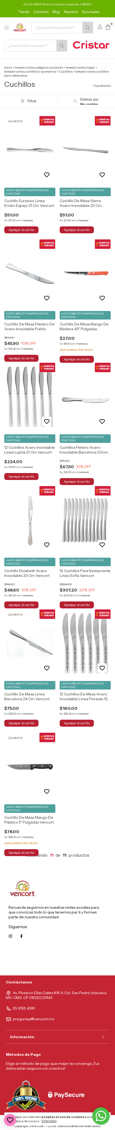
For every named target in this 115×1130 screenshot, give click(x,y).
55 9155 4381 (24, 1008)
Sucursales (90, 12)
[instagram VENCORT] (10, 936)
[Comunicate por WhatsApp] (101, 1116)
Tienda (23, 12)
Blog (56, 12)
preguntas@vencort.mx (33, 1019)
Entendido (49, 1121)
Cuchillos (65, 71)
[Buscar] (87, 27)
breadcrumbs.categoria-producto (39, 67)
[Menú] (6, 27)
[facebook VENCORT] (21, 936)
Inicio (8, 67)
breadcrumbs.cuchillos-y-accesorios (30, 71)
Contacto (40, 12)
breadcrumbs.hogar (80, 67)
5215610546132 (93, 960)
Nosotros (71, 12)
